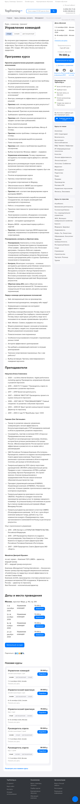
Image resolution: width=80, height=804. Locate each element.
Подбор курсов (35, 788)
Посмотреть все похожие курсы (16, 768)
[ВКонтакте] (16, 653)
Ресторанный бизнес (62, 245)
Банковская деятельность (64, 207)
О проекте (10, 783)
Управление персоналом (63, 188)
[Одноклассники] (20, 653)
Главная (9, 18)
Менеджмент (39, 18)
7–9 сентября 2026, (17, 681)
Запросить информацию (57, 74)
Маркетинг (58, 167)
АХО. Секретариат (61, 134)
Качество (58, 154)
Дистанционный (28, 34)
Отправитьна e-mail (71, 74)
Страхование (59, 251)
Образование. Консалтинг (64, 236)
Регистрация (58, 788)
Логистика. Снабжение (63, 164)
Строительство (60, 254)
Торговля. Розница (61, 257)
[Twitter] (18, 653)
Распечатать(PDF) (64, 74)
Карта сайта (10, 786)
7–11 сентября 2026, (17, 739)
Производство (60, 182)
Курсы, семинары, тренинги (24, 18)
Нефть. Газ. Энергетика (63, 233)
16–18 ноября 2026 (61, 35)
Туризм (57, 260)
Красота (57, 224)
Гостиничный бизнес (62, 210)
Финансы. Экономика (62, 192)
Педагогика (59, 173)
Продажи (58, 179)
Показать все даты (14, 683)
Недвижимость (60, 230)
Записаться (39, 608)
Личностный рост (61, 160)
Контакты (10, 789)
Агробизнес (59, 204)
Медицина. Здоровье (62, 227)
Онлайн (17, 34)
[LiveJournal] (24, 653)
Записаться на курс (14, 645)
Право (57, 176)
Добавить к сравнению (65, 65)
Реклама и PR (59, 185)
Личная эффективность (63, 157)
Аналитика (58, 131)
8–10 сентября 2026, (17, 700)
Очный (9, 34)
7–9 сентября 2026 (61, 27)
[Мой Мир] (22, 653)
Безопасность (59, 137)
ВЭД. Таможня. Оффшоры (64, 146)
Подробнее (42, 674)
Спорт (57, 248)
